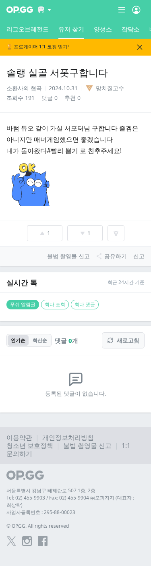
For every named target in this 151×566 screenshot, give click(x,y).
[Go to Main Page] (19, 9)
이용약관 (19, 437)
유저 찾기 (71, 29)
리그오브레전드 (27, 29)
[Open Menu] (136, 10)
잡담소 (131, 29)
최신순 (40, 340)
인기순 (18, 340)
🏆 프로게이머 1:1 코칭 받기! (37, 47)
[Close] (140, 47)
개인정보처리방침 (68, 437)
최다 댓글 (84, 304)
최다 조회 (55, 304)
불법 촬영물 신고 (87, 445)
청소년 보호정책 (29, 445)
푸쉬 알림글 (22, 304)
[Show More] (44, 10)
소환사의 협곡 (24, 88)
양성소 (103, 29)
